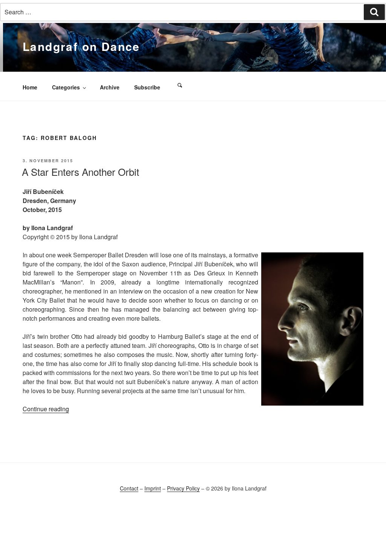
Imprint (152, 488)
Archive (109, 87)
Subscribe (147, 87)
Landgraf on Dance (81, 46)
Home (30, 87)
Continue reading (46, 408)
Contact (129, 488)
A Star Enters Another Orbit (80, 171)
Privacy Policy (183, 488)
